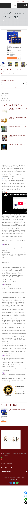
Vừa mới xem (9, 405)
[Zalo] (25, 496)
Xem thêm (3, 153)
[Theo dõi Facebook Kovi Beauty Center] (10, 483)
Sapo (17, 479)
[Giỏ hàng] (25, 5)
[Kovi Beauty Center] (11, 439)
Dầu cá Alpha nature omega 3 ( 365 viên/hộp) (17, 136)
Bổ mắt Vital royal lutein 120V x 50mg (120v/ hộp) (17, 127)
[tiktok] (25, 502)
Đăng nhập (24, 1)
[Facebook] (25, 492)
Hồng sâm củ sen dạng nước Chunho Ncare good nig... (17, 145)
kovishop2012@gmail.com (8, 459)
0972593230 (5, 457)
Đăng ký (19, 1)
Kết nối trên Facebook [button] (7, 471)
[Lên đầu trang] (23, 508)
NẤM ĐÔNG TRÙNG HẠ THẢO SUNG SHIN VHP (17, 118)
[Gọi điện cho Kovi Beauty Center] (17, 483)
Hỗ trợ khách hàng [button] (6, 463)
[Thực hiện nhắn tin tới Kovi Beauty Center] (14, 483)
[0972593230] (25, 499)
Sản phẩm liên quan (12, 105)
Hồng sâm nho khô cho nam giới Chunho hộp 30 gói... (18, 109)
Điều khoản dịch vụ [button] (6, 467)
